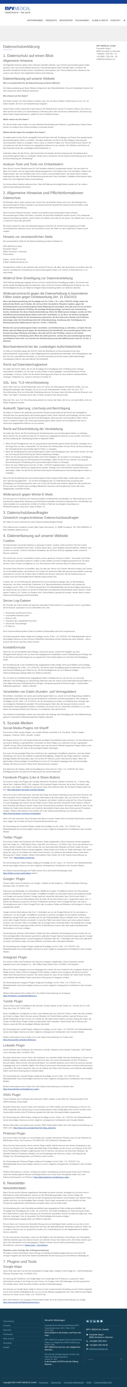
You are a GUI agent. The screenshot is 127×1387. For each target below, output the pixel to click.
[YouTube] (101, 1321)
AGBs (88, 1382)
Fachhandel (8, 1334)
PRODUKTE (51, 20)
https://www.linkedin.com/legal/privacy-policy (21, 1089)
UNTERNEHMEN (35, 20)
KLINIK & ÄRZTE (100, 20)
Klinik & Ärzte (8, 1339)
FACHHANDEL (82, 20)
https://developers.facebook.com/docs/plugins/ (26, 790)
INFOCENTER (66, 20)
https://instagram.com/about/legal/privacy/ (20, 996)
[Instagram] (97, 1321)
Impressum (43, 1382)
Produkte (6, 1325)
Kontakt (6, 1347)
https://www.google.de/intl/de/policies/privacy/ (21, 1302)
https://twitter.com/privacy (24, 858)
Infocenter (7, 1330)
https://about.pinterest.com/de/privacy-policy (51, 1177)
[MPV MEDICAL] (17, 10)
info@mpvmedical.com (98, 1349)
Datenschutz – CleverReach (36, 1245)
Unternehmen (8, 1321)
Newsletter (7, 1343)
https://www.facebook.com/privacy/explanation (22, 813)
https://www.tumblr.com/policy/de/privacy (19, 1040)
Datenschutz (56, 1382)
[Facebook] (91, 1321)
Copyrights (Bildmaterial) (74, 1382)
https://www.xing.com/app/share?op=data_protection (34, 1128)
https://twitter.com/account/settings (17, 873)
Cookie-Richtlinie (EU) (103, 1382)
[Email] (87, 1321)
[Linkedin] (94, 1321)
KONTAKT (115, 20)
